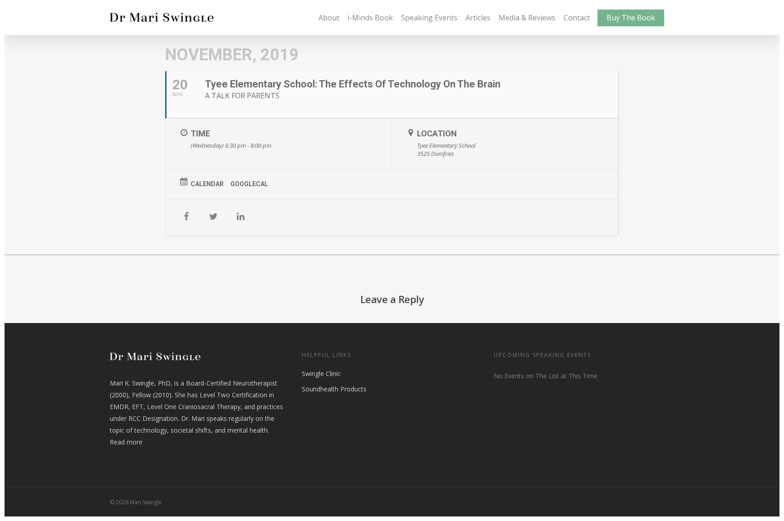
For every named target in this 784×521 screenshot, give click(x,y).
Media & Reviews (527, 18)
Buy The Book (631, 18)
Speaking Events (429, 18)
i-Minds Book (370, 18)
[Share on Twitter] (213, 217)
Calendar (207, 184)
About (328, 18)
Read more (126, 442)
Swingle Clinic (321, 373)
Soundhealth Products (334, 389)
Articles (478, 18)
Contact (577, 18)
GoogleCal (249, 184)
